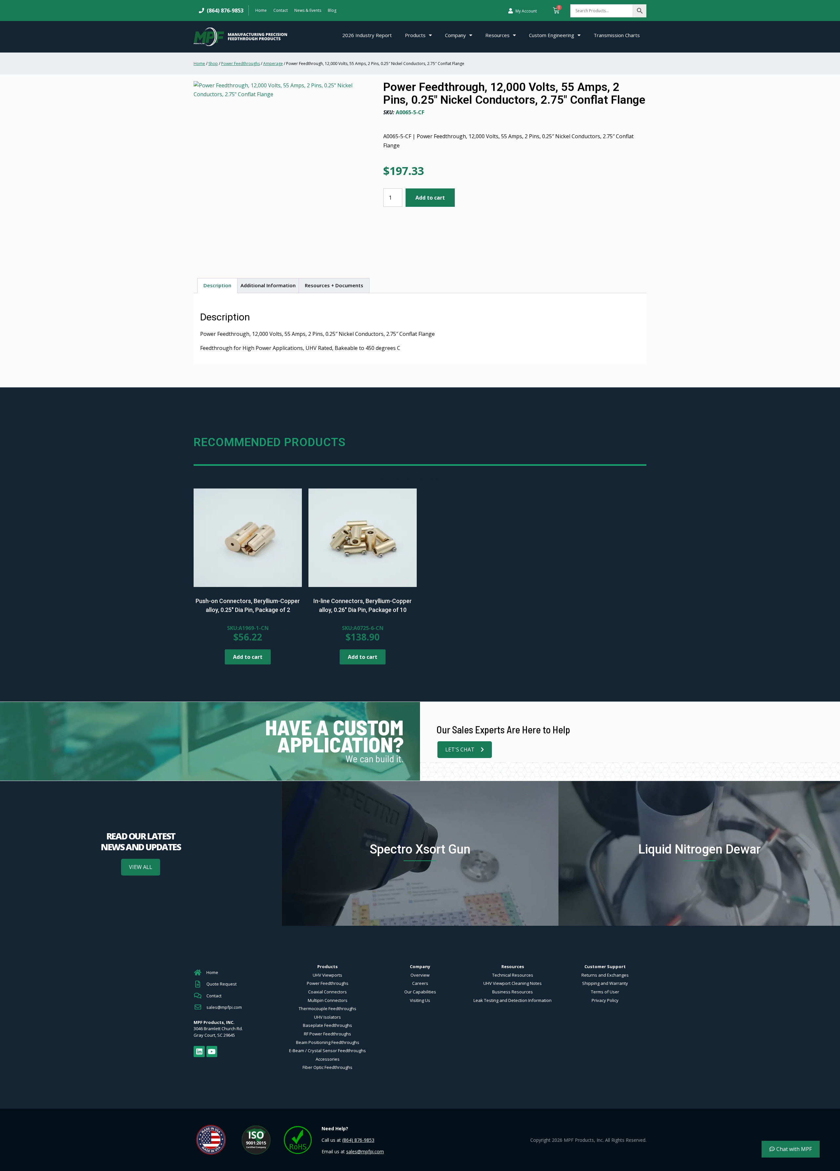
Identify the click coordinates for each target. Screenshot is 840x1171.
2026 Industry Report (367, 35)
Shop (213, 63)
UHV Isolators (327, 1017)
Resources (497, 35)
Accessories (328, 1059)
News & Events (307, 10)
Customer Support (605, 966)
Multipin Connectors (327, 1000)
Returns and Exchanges (605, 975)
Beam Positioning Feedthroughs (327, 1042)
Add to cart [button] (247, 657)
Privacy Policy (605, 1000)
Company (455, 35)
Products (415, 35)
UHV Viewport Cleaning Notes (512, 983)
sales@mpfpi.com (365, 1151)
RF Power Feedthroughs (327, 1034)
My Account (526, 11)
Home (261, 10)
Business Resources (512, 992)
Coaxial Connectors (327, 992)
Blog (332, 10)
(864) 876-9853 (223, 10)
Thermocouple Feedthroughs (327, 1008)
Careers (420, 983)
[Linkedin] (199, 1051)
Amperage (273, 63)
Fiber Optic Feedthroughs (327, 1067)
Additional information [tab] (268, 285)
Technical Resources (512, 975)
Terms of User (605, 992)
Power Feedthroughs (240, 63)
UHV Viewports (327, 975)
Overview (420, 975)
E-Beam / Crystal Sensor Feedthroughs (327, 1050)
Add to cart (430, 197)
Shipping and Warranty (605, 983)
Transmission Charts (617, 35)
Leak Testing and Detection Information (512, 1000)
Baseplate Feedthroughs (327, 1025)
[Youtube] (212, 1051)
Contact (280, 10)
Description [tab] (217, 285)
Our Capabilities (420, 992)
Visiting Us (420, 1000)
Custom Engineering (551, 35)
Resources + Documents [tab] (334, 285)
